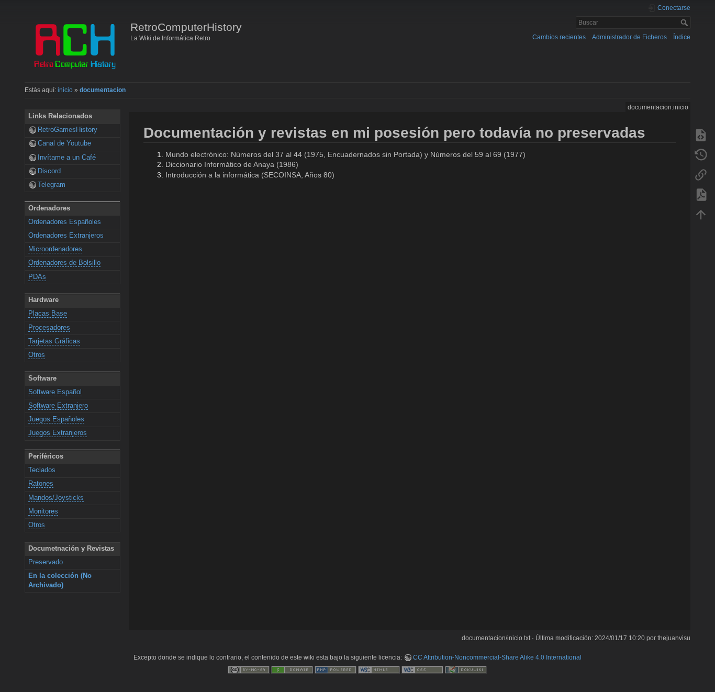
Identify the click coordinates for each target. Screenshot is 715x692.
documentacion (103, 90)
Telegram (51, 184)
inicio (65, 90)
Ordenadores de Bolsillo (64, 262)
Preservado (45, 562)
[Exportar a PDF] (701, 194)
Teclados (41, 470)
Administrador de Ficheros (629, 37)
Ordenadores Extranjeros (66, 235)
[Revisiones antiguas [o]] (701, 154)
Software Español (55, 392)
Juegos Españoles (56, 419)
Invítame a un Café (67, 157)
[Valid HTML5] (379, 669)
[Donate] (292, 669)
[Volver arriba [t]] (701, 214)
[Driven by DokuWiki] (466, 669)
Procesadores (49, 327)
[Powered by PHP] (335, 669)
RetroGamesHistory (67, 129)
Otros (36, 355)
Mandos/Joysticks (56, 497)
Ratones (40, 483)
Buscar (685, 22)
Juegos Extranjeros (57, 433)
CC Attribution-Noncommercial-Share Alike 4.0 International (497, 657)
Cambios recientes (559, 37)
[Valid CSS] (422, 669)
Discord (49, 171)
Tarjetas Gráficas (54, 341)
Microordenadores (55, 249)
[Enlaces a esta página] (701, 174)
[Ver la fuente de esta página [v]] (701, 134)
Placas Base (47, 313)
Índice (681, 37)
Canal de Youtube (64, 143)
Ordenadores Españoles (64, 222)
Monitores (43, 511)
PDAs (37, 277)
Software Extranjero (58, 405)
